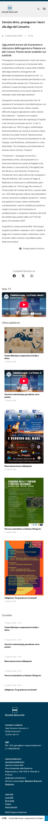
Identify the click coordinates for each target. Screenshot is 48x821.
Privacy (8, 804)
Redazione (9, 784)
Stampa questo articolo (33, 248)
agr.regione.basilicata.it (14, 762)
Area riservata (11, 807)
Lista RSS (9, 798)
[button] (44, 8)
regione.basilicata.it (13, 759)
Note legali (9, 801)
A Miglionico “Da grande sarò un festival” (20, 598)
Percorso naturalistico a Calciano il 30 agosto (22, 529)
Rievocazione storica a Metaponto (18, 466)
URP (7, 742)
